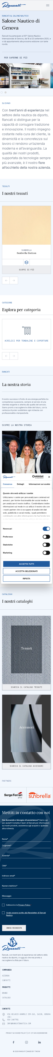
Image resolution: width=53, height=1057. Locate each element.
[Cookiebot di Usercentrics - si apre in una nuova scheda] (32, 477)
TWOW (37, 1051)
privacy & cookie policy (16, 1033)
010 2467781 (13, 1019)
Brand (4, 993)
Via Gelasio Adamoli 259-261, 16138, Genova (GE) (28, 1015)
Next (16, 280)
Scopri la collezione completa (22, 50)
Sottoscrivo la (18, 905)
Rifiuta (26, 578)
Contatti (6, 980)
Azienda (5, 976)
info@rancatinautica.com (19, 1023)
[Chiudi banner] (49, 477)
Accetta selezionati (26, 571)
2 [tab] (6, 92)
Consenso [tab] (7, 484)
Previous (8, 280)
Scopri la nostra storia (17, 425)
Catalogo (6, 998)
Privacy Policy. (24, 905)
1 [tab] (2, 92)
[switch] (46, 537)
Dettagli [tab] (20, 484)
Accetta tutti (26, 564)
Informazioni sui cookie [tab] (39, 484)
